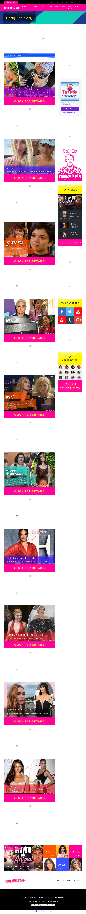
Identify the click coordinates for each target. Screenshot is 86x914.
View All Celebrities (70, 386)
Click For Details (29, 101)
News (59, 881)
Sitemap (54, 897)
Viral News (70, 8)
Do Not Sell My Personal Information (43, 905)
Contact (61, 897)
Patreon (25, 7)
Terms (47, 897)
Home (7, 55)
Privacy (40, 897)
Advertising (32, 897)
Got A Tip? (11, 2)
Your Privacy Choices (45, 911)
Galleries (77, 881)
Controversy (60, 7)
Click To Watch (70, 242)
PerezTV (34, 7)
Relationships (46, 7)
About (24, 897)
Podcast (78, 7)
